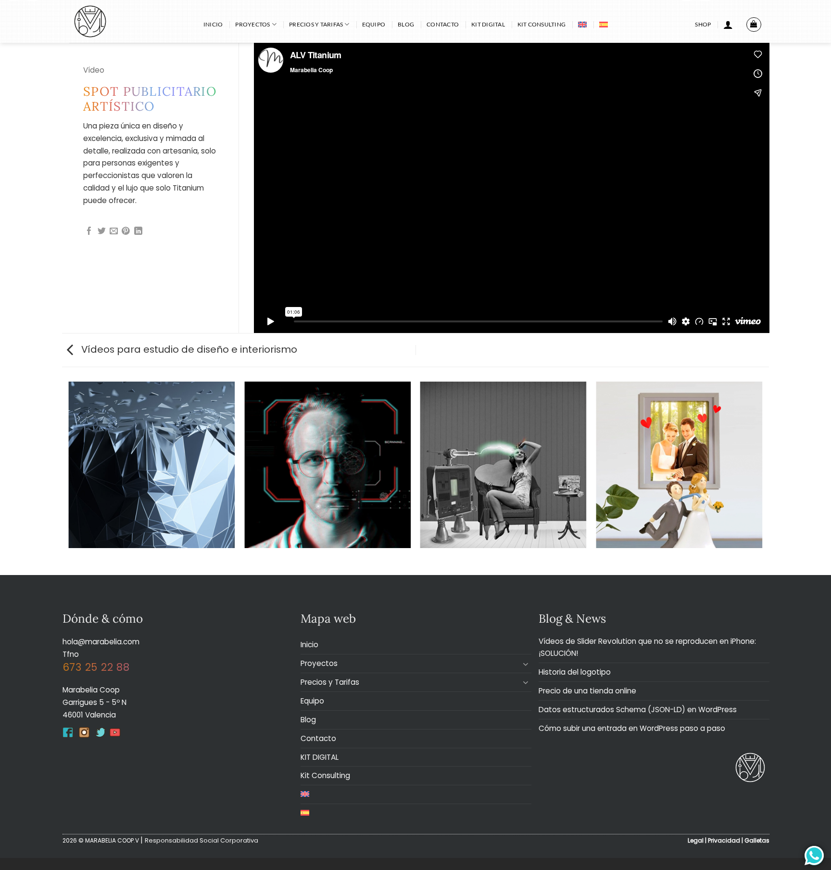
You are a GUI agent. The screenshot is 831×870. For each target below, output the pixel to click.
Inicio (213, 24)
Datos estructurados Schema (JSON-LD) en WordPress (638, 709)
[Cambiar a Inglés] (582, 24)
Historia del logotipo (575, 672)
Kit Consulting (541, 24)
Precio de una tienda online (587, 691)
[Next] (762, 478)
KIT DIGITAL (488, 24)
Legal (696, 840)
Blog (406, 24)
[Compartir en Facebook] (89, 231)
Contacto (443, 24)
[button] (728, 24)
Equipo (373, 24)
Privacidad (724, 840)
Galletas (756, 840)
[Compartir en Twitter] (102, 231)
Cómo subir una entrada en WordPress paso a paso (632, 728)
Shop (703, 24)
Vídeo (93, 70)
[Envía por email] (114, 231)
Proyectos (252, 24)
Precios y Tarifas (316, 24)
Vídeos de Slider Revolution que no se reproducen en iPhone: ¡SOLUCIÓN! (647, 647)
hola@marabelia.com (101, 642)
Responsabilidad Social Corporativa (201, 840)
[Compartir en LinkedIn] (138, 231)
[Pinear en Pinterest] (126, 231)
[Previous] (69, 478)
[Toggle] (525, 663)
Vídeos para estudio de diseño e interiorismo (188, 349)
